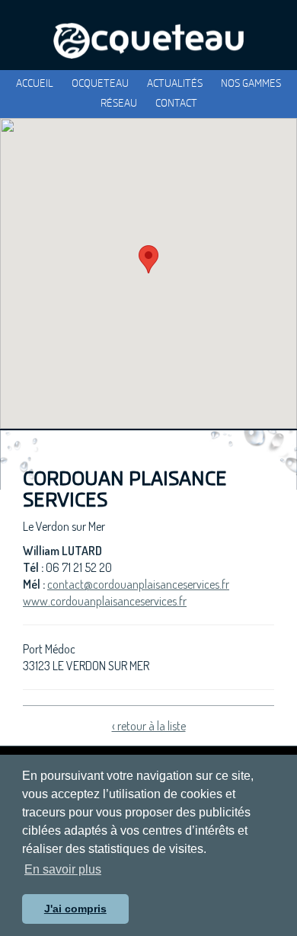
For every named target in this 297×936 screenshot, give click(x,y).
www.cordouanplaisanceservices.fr (105, 601)
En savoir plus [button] (62, 869)
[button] (148, 259)
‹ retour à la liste (149, 725)
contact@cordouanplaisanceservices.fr (138, 584)
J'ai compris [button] (75, 908)
